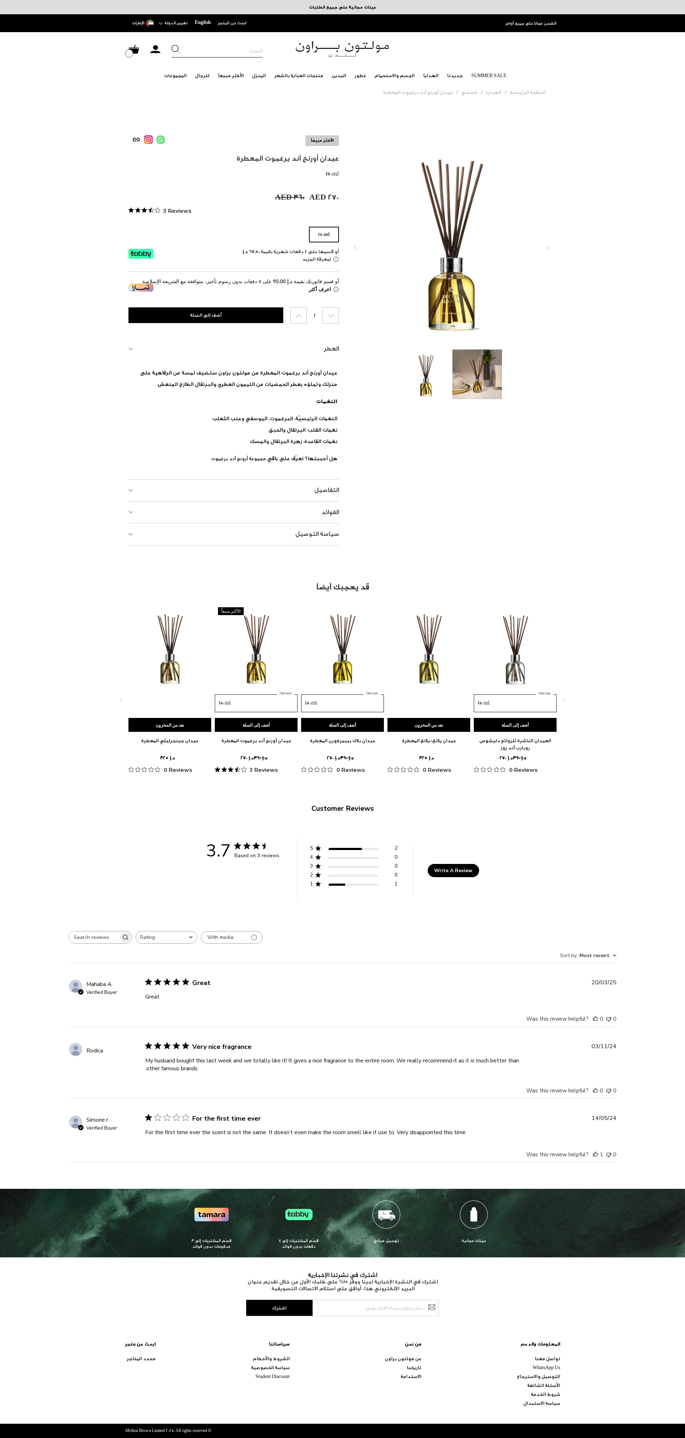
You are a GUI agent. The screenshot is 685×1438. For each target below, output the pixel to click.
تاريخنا (414, 1367)
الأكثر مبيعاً (231, 75)
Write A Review (453, 870)
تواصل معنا (547, 1358)
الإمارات (138, 23)
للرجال (202, 75)
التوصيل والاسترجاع (538, 1376)
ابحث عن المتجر (232, 23)
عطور (360, 75)
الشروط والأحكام (271, 1358)
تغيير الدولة (176, 23)
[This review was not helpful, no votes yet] (608, 1019)
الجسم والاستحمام (395, 75)
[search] (217, 51)
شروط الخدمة (545, 1394)
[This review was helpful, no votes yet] (595, 1019)
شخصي (469, 92)
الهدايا (430, 75)
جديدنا (455, 75)
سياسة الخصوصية (270, 1367)
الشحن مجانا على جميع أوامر (531, 23)
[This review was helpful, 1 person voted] (595, 1154)
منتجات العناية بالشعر (298, 75)
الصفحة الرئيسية (528, 92)
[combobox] (166, 937)
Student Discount (272, 1376)
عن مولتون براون (403, 1358)
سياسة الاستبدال (541, 1403)
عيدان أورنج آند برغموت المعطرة (418, 92)
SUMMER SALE (489, 75)
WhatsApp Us (546, 1367)
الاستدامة (411, 1376)
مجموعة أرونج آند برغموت (238, 458)
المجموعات (175, 75)
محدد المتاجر (141, 1358)
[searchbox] (94, 937)
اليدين (339, 75)
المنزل (259, 75)
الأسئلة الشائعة (543, 1385)
